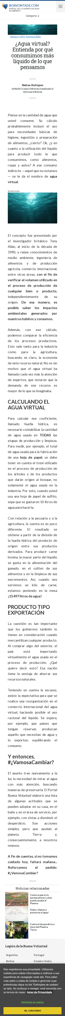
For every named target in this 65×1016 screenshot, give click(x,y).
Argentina (12, 955)
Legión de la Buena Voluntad (26, 946)
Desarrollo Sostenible (25, 37)
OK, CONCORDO (32, 1010)
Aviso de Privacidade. (40, 992)
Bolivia (10, 961)
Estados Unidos (43, 961)
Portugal (39, 955)
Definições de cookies (32, 1002)
